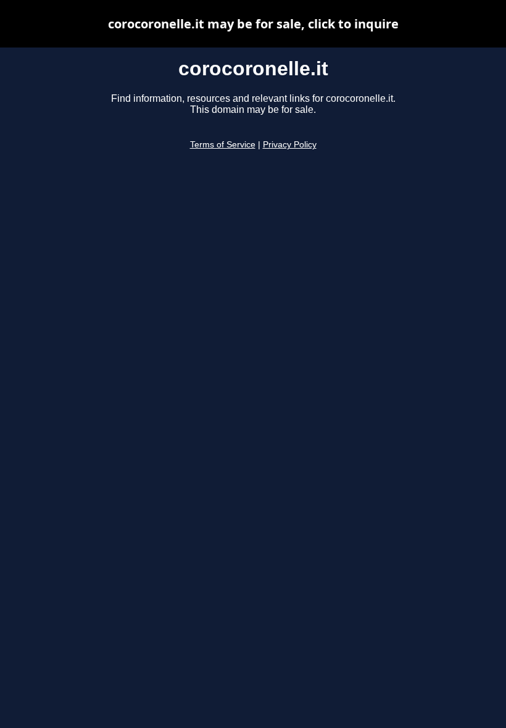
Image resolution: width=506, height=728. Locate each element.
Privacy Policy (290, 144)
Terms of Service (222, 144)
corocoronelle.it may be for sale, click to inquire (253, 23)
